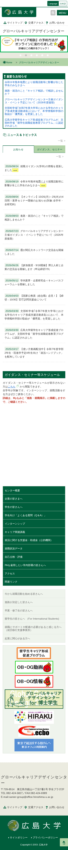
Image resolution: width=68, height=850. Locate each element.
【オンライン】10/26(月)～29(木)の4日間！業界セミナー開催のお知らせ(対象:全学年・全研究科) (34, 200)
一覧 (60, 140)
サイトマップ (14, 22)
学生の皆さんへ (13, 507)
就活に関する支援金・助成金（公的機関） (29, 540)
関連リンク (11, 581)
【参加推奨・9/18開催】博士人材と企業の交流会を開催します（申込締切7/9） (34, 267)
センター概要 (12, 490)
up (64, 843)
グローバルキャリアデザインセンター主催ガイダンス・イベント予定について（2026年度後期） (34, 101)
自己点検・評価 (13, 556)
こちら (11, 386)
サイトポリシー (19, 837)
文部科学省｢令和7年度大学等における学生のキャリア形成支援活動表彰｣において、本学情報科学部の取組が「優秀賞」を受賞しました (34, 110)
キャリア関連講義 (15, 532)
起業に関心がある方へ (17, 638)
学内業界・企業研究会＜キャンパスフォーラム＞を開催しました (34, 282)
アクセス (36, 22)
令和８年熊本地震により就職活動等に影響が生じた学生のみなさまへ (34, 84)
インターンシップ (15, 523)
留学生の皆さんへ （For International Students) (32, 618)
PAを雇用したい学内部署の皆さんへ (25, 565)
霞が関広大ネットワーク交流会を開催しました (34, 252)
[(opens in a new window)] (34, 717)
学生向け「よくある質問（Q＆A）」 (25, 515)
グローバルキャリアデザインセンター (33, 31)
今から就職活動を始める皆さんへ (24, 593)
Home (9, 62)
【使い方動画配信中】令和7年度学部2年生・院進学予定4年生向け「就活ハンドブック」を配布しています (34, 353)
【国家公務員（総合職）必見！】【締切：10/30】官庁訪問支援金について (34, 297)
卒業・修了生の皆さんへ (19, 610)
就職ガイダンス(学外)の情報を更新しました (34, 168)
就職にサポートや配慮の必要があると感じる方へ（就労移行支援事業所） (33, 629)
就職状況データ (13, 548)
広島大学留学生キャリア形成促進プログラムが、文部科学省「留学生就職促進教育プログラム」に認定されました (34, 122)
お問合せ (57, 22)
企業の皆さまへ (13, 498)
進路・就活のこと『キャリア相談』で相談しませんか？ (34, 92)
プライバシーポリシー (45, 837)
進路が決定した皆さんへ (19, 602)
